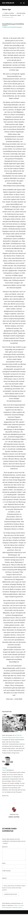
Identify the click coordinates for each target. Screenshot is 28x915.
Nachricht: (5, 846)
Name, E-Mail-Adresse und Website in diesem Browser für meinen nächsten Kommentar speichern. (13, 887)
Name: (4, 863)
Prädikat (4, 768)
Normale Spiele (21, 13)
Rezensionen (13, 15)
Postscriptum (5, 15)
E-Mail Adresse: (6, 870)
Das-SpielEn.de (8, 3)
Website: (4, 878)
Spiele (19, 15)
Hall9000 (4, 25)
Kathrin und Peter (9, 13)
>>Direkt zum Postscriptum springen (12, 27)
